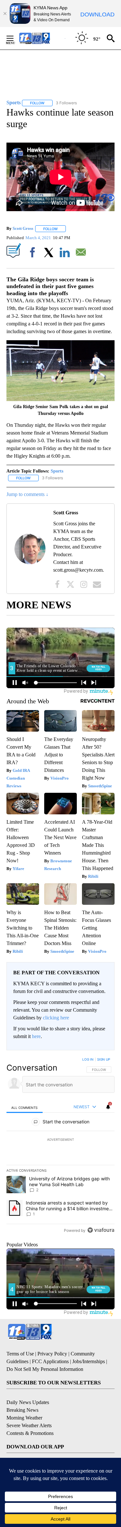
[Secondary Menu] (14, 38)
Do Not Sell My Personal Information (44, 1369)
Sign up (103, 1059)
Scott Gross (23, 228)
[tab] (24, 1107)
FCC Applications (50, 1361)
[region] (60, 1146)
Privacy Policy (52, 1353)
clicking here (56, 1017)
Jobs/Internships (88, 1361)
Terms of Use (20, 1353)
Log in (88, 1059)
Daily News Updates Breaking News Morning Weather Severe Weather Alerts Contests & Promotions (30, 1418)
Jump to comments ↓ (27, 494)
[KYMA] (41, 38)
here (36, 1036)
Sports (57, 471)
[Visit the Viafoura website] (101, 1230)
